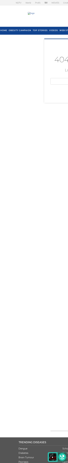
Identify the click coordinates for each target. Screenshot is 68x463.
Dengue (23, 448)
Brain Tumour (26, 457)
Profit (37, 3)
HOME (3, 30)
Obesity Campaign (20, 30)
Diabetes (23, 453)
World (28, 3)
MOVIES (55, 3)
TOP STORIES (40, 30)
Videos (53, 30)
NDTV (18, 3)
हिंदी (46, 3)
